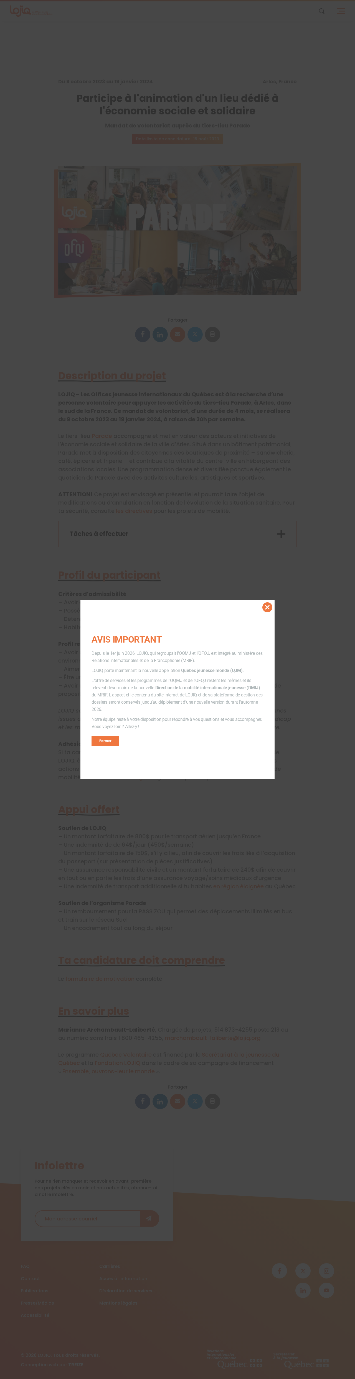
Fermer (105, 741)
